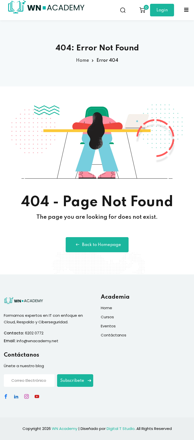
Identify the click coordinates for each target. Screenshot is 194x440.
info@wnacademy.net (37, 340)
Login (162, 10)
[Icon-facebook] (5, 396)
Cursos (107, 317)
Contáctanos (113, 335)
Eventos (108, 326)
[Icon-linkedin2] (16, 396)
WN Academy (64, 428)
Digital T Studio (121, 428)
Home (82, 60)
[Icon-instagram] (26, 396)
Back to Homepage (101, 245)
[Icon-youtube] (36, 396)
